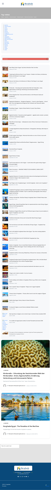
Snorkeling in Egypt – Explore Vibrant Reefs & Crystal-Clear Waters (24, 108)
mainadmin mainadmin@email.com (16, 385)
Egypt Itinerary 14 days (14, 155)
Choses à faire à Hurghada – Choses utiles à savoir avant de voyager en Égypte (27, 293)
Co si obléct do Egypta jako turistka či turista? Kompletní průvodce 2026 (26, 320)
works (5, 49)
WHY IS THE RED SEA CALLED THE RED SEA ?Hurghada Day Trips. (24, 238)
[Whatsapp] (28, 476)
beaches (6, 17)
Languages (6, 36)
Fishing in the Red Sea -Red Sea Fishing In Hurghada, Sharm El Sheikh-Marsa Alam (28, 197)
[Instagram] (22, 476)
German (6, 31)
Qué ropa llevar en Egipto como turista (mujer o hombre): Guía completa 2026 (27, 314)
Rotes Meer (6, 43)
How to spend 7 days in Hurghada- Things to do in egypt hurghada (24, 286)
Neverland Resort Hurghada (15, 149)
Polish (5, 40)
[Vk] (24, 476)
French (5, 30)
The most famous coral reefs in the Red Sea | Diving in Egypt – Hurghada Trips (27, 224)
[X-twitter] (20, 476)
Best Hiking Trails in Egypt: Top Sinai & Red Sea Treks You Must (23, 67)
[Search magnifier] (47, 59)
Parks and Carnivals (29, 17)
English (6, 29)
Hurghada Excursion (8, 34)
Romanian (6, 42)
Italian (5, 35)
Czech (5, 27)
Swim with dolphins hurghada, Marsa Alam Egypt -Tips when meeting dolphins (27, 231)
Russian (6, 44)
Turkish (6, 48)
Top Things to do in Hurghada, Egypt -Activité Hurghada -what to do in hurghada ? (28, 183)
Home (2, 17)
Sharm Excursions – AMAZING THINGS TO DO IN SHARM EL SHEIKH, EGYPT (26, 169)
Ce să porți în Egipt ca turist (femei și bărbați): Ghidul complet (23, 307)
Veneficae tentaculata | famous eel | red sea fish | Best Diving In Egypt (25, 218)
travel (35, 17)
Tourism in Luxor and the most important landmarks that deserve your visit (26, 266)
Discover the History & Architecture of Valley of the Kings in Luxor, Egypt (26, 81)
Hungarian (6, 32)
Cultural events (13, 17)
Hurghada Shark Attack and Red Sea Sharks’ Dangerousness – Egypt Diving (26, 142)
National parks (20, 17)
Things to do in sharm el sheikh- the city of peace (20, 273)
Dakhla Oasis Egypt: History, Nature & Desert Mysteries (22, 300)
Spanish (6, 45)
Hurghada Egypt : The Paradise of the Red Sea (21, 426)
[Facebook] (18, 476)
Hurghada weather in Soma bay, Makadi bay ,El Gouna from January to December (28, 252)
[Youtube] (26, 476)
